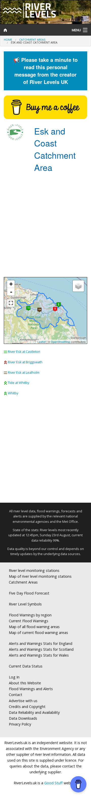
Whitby (13, 393)
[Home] (34, 30)
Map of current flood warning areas (38, 632)
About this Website (25, 682)
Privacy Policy (20, 724)
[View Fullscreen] (11, 303)
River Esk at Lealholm (23, 372)
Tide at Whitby (18, 382)
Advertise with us (23, 700)
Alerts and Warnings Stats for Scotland (41, 649)
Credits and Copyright (27, 706)
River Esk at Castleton (24, 351)
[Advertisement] (45, 226)
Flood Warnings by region (30, 615)
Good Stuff (53, 782)
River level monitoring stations (34, 570)
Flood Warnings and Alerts (31, 688)
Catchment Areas (32, 39)
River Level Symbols (25, 604)
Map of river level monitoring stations (40, 576)
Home (8, 39)
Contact (15, 694)
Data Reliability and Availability (34, 712)
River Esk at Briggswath (25, 362)
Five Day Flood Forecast (29, 593)
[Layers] (78, 286)
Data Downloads (23, 718)
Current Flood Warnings (28, 620)
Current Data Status (25, 666)
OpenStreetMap (60, 342)
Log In (14, 677)
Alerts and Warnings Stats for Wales (39, 655)
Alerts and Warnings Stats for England (40, 643)
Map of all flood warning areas (34, 626)
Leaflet (41, 342)
